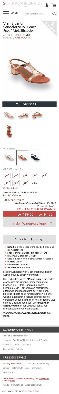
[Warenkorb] (54, 5)
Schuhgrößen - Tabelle (12, 349)
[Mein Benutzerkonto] (46, 5)
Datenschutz (17, 368)
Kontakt (5, 368)
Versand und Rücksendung (37, 363)
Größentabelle (10, 188)
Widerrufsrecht (8, 372)
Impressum (37, 368)
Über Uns (6, 345)
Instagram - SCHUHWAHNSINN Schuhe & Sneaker (25, 340)
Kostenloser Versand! (36, 209)
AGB (27, 368)
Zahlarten (26, 345)
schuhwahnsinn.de (18, 329)
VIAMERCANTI (21, 37)
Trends (16, 345)
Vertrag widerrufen (12, 363)
